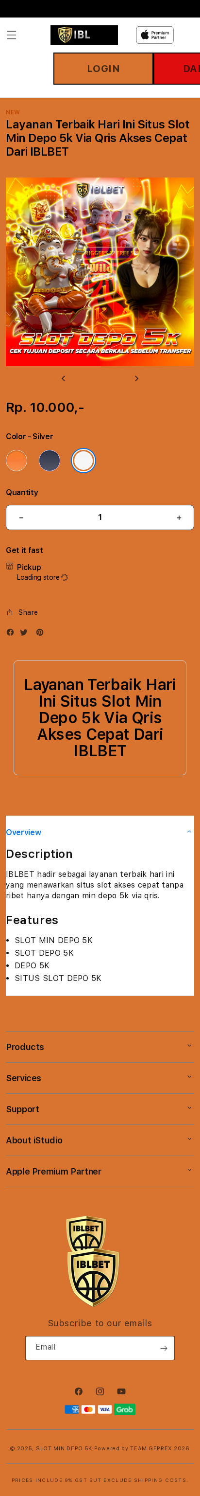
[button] (11, 35)
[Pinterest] (42, 634)
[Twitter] (26, 634)
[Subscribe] (163, 1348)
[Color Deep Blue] (49, 460)
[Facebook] (12, 634)
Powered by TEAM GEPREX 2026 (142, 1448)
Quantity (22, 492)
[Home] (84, 35)
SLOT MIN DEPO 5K (64, 1448)
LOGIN (103, 68)
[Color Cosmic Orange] (16, 460)
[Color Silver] (83, 460)
